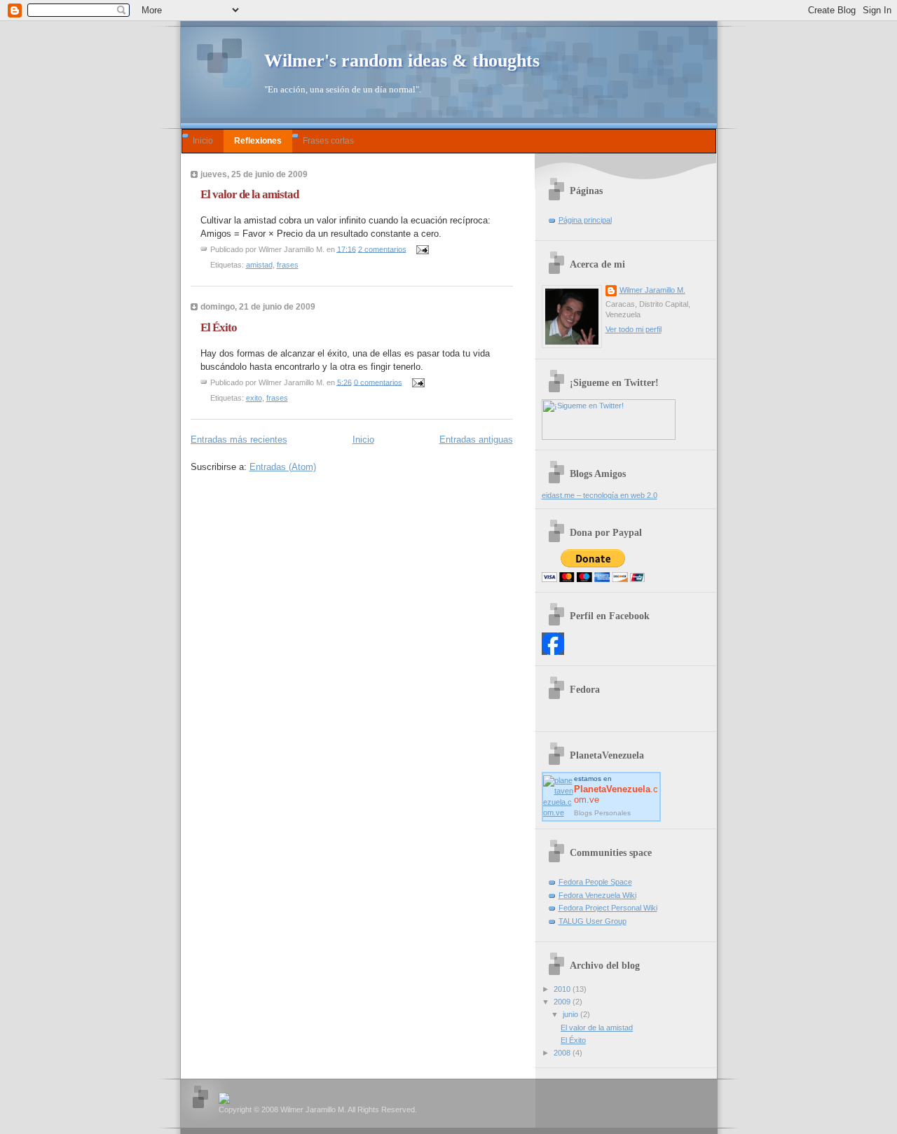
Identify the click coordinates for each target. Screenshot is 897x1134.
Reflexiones (258, 140)
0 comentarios (378, 382)
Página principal (585, 220)
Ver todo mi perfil (633, 329)
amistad (259, 265)
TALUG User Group (592, 921)
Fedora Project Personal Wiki (608, 908)
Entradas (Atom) (282, 467)
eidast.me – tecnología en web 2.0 (599, 495)
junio (571, 1014)
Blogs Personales (602, 813)
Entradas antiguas (476, 439)
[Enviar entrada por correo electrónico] (421, 248)
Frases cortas (328, 140)
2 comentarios (382, 248)
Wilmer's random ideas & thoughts (402, 60)
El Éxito (218, 327)
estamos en (616, 789)
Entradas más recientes (239, 439)
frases (288, 265)
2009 (563, 1001)
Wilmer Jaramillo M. (652, 290)
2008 (563, 1053)
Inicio (203, 140)
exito (254, 398)
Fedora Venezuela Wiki (597, 895)
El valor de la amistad (249, 194)
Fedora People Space (595, 882)
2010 (563, 989)
